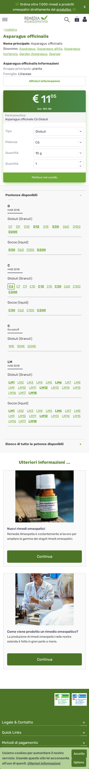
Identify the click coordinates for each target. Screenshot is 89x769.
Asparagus (27, 49)
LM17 (22, 393)
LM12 (44, 388)
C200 (12, 292)
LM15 (77, 388)
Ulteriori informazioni (43, 763)
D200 (12, 232)
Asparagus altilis (49, 49)
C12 (41, 286)
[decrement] (81, 166)
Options (79, 762)
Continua (44, 556)
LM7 (68, 382)
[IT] (36, 19)
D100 (77, 227)
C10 (32, 286)
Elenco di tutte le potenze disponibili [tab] (34, 444)
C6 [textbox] (37, 142)
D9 (18, 227)
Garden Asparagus (33, 54)
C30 (58, 286)
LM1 (11, 382)
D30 (55, 227)
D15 (46, 227)
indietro (10, 30)
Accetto (79, 754)
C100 (77, 286)
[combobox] (58, 142)
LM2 (20, 382)
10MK (21, 346)
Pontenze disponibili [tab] (21, 195)
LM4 (39, 382)
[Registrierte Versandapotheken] (62, 699)
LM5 (49, 382)
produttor (64, 9)
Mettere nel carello (44, 177)
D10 (27, 227)
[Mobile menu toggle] (5, 20)
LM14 (66, 388)
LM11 (32, 388)
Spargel (54, 54)
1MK (11, 346)
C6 (11, 286)
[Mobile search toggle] (67, 19)
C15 (49, 286)
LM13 (55, 388)
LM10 (22, 388)
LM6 (58, 382)
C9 (25, 286)
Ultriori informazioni (44, 81)
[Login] (85, 19)
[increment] (81, 161)
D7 (10, 227)
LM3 (30, 382)
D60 (66, 227)
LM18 (33, 393)
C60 (67, 286)
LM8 (77, 382)
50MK (31, 346)
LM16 (12, 393)
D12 (36, 227)
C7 (18, 286)
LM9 (11, 388)
